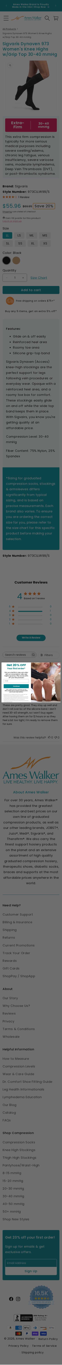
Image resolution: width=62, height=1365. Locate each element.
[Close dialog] (58, 664)
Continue (16, 686)
